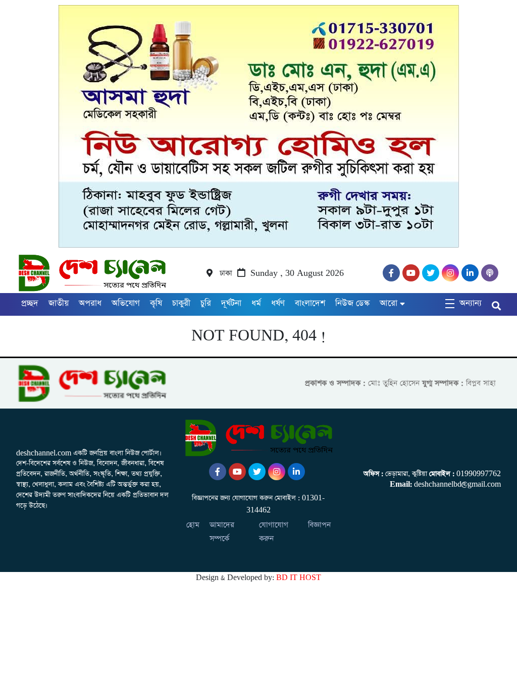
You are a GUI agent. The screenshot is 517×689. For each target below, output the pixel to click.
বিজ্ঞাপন (319, 525)
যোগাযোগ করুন (273, 532)
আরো (388, 303)
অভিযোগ (126, 303)
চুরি (205, 303)
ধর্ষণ (278, 303)
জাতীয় (58, 303)
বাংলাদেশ (310, 303)
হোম (192, 525)
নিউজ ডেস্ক (352, 303)
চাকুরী (181, 303)
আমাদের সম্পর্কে (222, 532)
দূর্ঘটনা (231, 303)
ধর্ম (256, 303)
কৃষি (156, 303)
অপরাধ (90, 303)
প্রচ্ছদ (29, 303)
